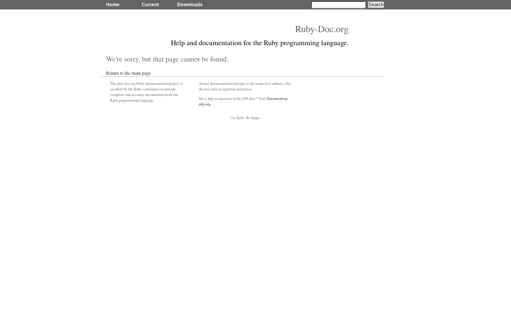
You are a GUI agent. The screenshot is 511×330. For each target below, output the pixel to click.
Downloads (190, 4)
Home (112, 4)
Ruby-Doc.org (322, 28)
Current (150, 4)
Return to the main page (128, 73)
